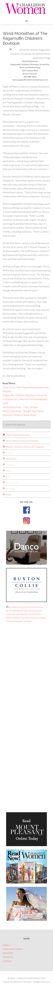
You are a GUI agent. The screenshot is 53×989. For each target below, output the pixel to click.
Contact (7, 960)
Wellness (9, 464)
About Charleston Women (17, 434)
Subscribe (8, 952)
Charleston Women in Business (17, 981)
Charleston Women (26, 9)
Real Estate (11, 458)
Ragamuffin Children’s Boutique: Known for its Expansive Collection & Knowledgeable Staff (25, 399)
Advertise (8, 956)
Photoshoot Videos (13, 948)
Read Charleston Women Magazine (21, 440)
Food (8, 494)
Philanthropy (11, 482)
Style (8, 470)
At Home (9, 488)
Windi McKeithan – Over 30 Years (20, 407)
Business (9, 452)
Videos (6, 945)
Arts (7, 476)
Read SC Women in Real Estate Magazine (24, 446)
